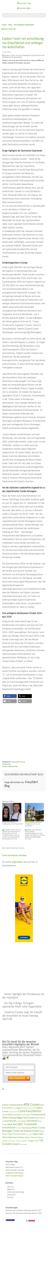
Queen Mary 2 (29, 1134)
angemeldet (17, 861)
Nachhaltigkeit (27, 1128)
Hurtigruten (10, 1120)
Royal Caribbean (18, 1137)
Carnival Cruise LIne (29, 1108)
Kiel (18, 1121)
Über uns (10, 1186)
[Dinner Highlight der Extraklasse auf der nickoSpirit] (11, 812)
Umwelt (15, 1144)
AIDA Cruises (32, 1104)
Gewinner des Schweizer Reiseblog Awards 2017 (24, 1210)
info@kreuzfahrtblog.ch (15, 1173)
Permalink (6, 764)
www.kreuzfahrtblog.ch (14, 1175)
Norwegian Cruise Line (12, 1130)
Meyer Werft (12, 1124)
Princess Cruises (19, 1134)
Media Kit (10, 1189)
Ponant (10, 1134)
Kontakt (10, 1197)
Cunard (4, 1114)
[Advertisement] (24, 962)
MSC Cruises (25, 1124)
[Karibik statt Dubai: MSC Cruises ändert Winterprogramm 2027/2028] (35, 832)
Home (4, 25)
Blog (10, 25)
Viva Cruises (23, 1144)
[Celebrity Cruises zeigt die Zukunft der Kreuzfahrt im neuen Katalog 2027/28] (12, 832)
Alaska (14, 1108)
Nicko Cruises (38, 1127)
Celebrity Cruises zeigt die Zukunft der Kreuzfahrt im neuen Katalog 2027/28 (22, 1015)
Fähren (5, 1117)
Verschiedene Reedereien (24, 25)
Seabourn (28, 1137)
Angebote (20, 1108)
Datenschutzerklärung (15, 1192)
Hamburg (12, 1117)
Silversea (34, 1137)
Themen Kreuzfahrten (21, 1141)
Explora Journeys (14, 1114)
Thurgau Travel (33, 1140)
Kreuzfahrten (32, 1120)
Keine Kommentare (10, 766)
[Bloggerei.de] (30, 1220)
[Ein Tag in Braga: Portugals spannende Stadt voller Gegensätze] (34, 812)
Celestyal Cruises (13, 1111)
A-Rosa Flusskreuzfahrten (12, 1104)
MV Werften (19, 1128)
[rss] (29, 8)
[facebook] (21, 8)
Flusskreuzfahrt (26, 1115)
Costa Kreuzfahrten (29, 1111)
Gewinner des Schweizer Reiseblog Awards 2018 (24, 1213)
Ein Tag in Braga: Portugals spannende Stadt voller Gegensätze (22, 1004)
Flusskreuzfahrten (38, 1114)
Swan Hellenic (11, 1141)
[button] (10, 696)
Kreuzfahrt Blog (18, 762)
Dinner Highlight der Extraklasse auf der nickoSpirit (23, 995)
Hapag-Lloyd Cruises (25, 1117)
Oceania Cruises (31, 1130)
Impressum (11, 1194)
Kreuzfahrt (22, 1121)
